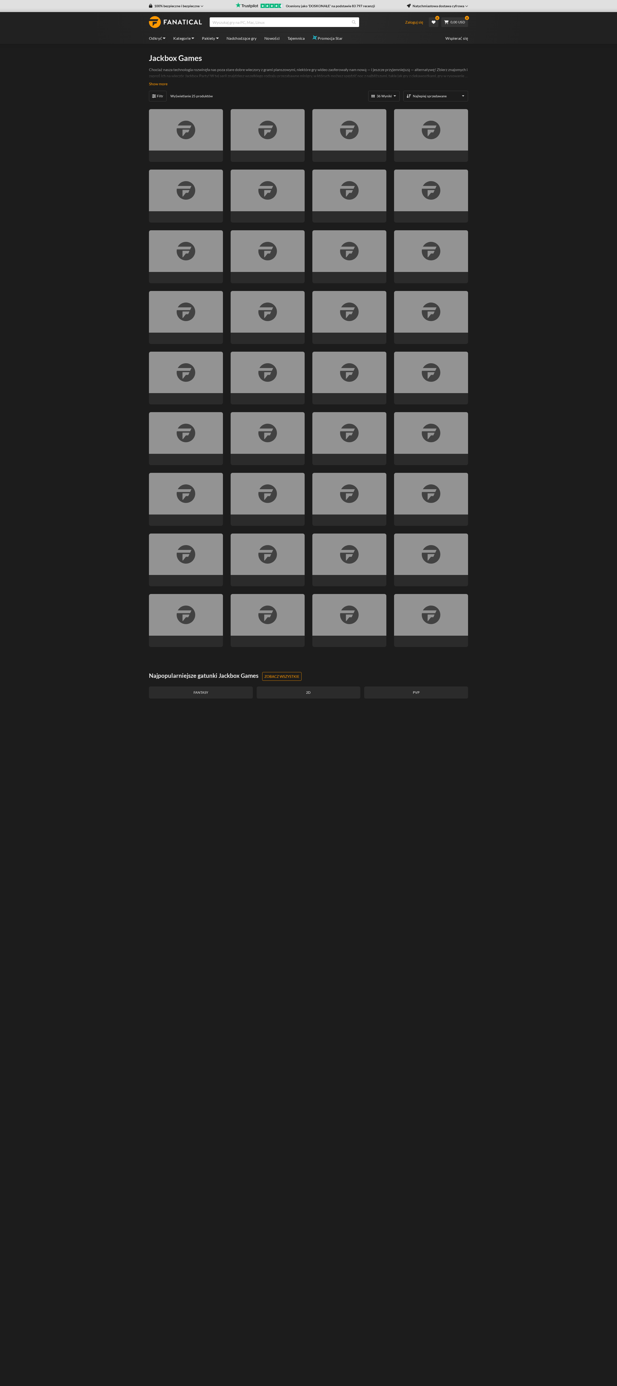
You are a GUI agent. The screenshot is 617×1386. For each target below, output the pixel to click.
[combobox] (307, 22)
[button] (176, 6)
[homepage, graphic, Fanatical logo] (175, 22)
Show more (158, 83)
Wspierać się (456, 38)
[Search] (354, 22)
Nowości (272, 38)
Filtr (160, 96)
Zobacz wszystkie (281, 676)
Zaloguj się (414, 22)
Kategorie (182, 38)
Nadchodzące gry (242, 38)
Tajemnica (296, 38)
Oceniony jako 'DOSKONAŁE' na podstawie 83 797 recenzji (330, 6)
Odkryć (155, 38)
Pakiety (208, 38)
